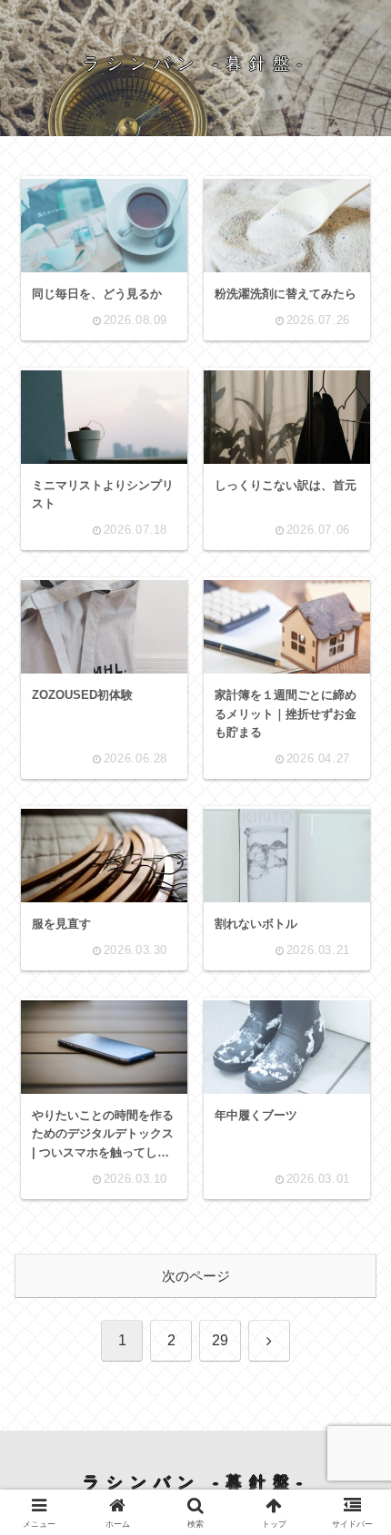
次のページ (196, 1276)
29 (220, 1340)
